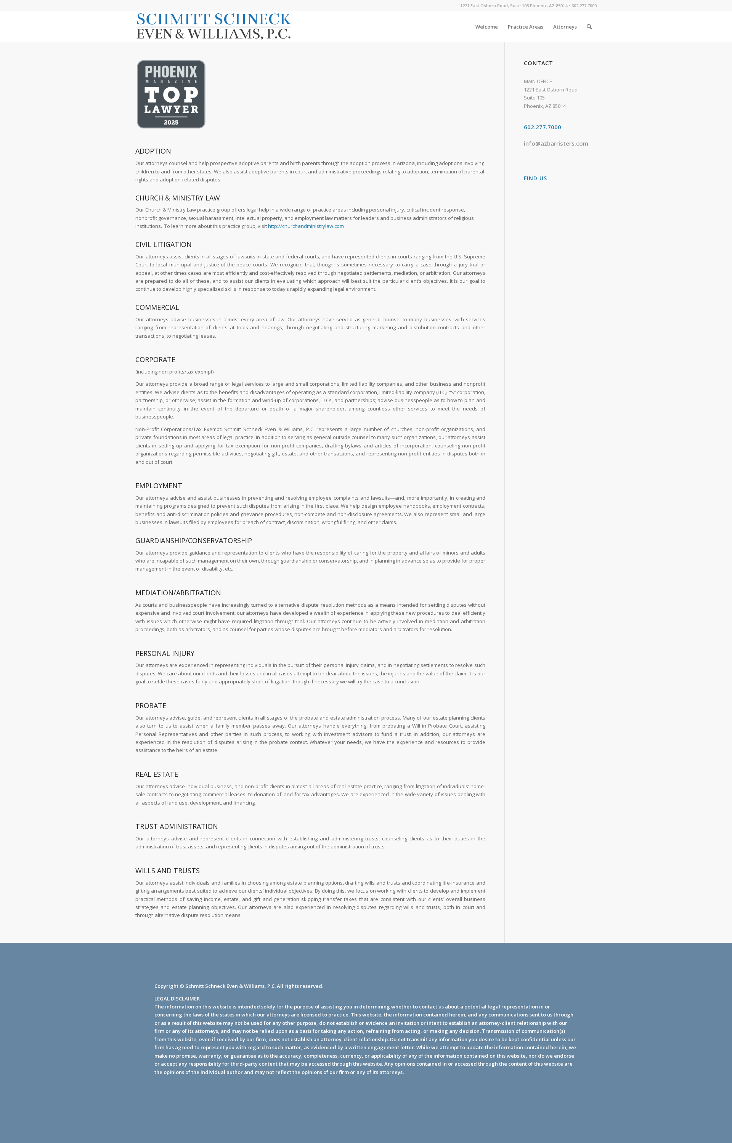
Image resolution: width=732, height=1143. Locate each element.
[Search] (589, 26)
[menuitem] (486, 26)
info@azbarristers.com (556, 143)
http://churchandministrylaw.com (306, 226)
